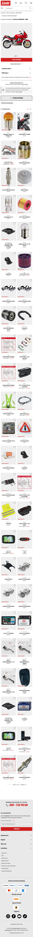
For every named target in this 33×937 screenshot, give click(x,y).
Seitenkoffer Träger (8, 162)
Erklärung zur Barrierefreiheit (8, 866)
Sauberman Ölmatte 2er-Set (8, 441)
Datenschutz (4, 858)
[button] (30, 8)
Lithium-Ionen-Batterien (24, 633)
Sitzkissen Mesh (8, 579)
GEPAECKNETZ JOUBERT (24, 134)
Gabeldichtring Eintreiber (24, 162)
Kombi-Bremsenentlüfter (24, 777)
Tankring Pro (24, 328)
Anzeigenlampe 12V (8, 217)
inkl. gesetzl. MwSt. (16, 928)
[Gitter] (27, 109)
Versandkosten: (8, 930)
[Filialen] (16, 3)
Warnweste (8, 523)
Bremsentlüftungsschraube (8, 190)
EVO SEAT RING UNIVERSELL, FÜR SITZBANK (8, 245)
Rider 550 (8, 749)
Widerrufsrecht (5, 860)
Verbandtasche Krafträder (8, 468)
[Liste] (30, 109)
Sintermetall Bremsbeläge (8, 356)
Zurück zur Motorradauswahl (9, 15)
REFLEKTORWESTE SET (8, 413)
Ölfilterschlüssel (24, 190)
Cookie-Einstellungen (6, 871)
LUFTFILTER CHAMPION (24, 217)
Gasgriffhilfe (8, 274)
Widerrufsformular (5, 863)
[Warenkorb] (31, 3)
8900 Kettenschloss (24, 413)
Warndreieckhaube (24, 441)
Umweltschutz (4, 868)
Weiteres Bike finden (15, 64)
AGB (2, 855)
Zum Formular (19, 91)
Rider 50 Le (8, 552)
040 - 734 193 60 (18, 805)
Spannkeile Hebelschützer (24, 579)
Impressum (4, 853)
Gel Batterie (24, 719)
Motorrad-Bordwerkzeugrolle (8, 495)
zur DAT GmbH (24, 84)
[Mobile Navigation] (2, 8)
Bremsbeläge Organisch (8, 777)
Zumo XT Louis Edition (8, 633)
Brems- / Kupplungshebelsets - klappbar (24, 662)
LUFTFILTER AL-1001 (24, 274)
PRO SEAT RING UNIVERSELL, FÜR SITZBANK (8, 720)
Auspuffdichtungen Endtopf (8, 301)
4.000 (24, 552)
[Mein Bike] (21, 3)
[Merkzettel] (26, 3)
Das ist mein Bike (16, 59)
